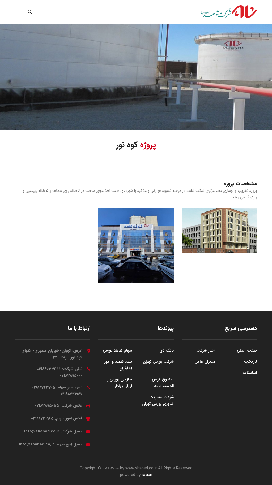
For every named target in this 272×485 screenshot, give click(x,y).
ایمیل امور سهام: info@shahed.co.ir (50, 444)
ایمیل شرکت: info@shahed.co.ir (53, 431)
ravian (147, 475)
